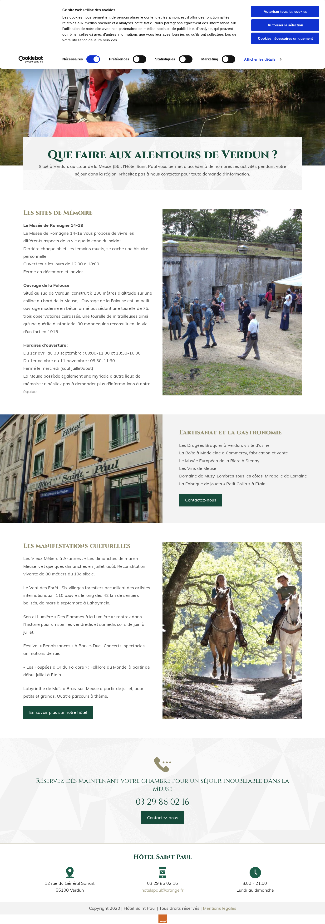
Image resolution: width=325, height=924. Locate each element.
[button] (200, 500)
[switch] (139, 59)
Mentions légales (219, 908)
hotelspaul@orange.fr (162, 890)
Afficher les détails (260, 59)
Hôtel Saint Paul (162, 857)
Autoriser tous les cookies (285, 12)
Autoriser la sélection (285, 25)
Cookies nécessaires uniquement (285, 38)
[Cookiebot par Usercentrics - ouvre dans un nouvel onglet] (31, 59)
